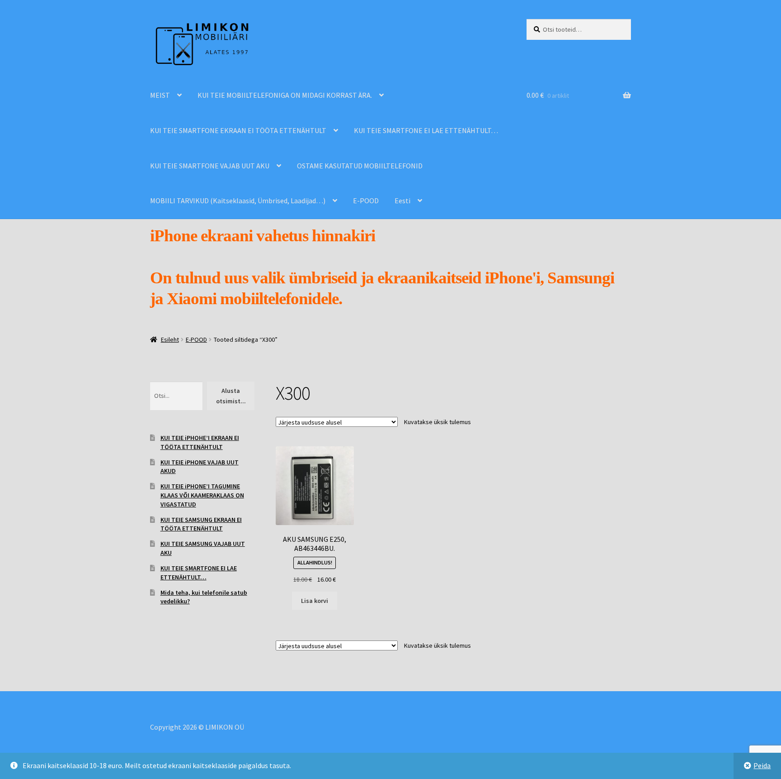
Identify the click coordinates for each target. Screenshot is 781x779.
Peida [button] (762, 765)
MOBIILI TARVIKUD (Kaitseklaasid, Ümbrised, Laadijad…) (237, 200)
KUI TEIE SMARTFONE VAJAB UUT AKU (209, 165)
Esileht (170, 339)
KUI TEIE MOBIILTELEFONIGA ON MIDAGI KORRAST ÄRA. (285, 95)
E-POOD (366, 200)
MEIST (160, 95)
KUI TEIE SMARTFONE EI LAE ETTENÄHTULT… (426, 130)
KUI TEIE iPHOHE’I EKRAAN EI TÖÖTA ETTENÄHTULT (199, 442)
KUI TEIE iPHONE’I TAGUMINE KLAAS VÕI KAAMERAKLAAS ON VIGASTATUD (202, 495)
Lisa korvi (314, 601)
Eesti (402, 200)
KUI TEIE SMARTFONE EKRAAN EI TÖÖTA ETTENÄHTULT (238, 130)
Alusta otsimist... (231, 396)
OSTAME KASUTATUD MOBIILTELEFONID (360, 165)
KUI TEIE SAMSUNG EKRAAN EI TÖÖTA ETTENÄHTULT (201, 524)
